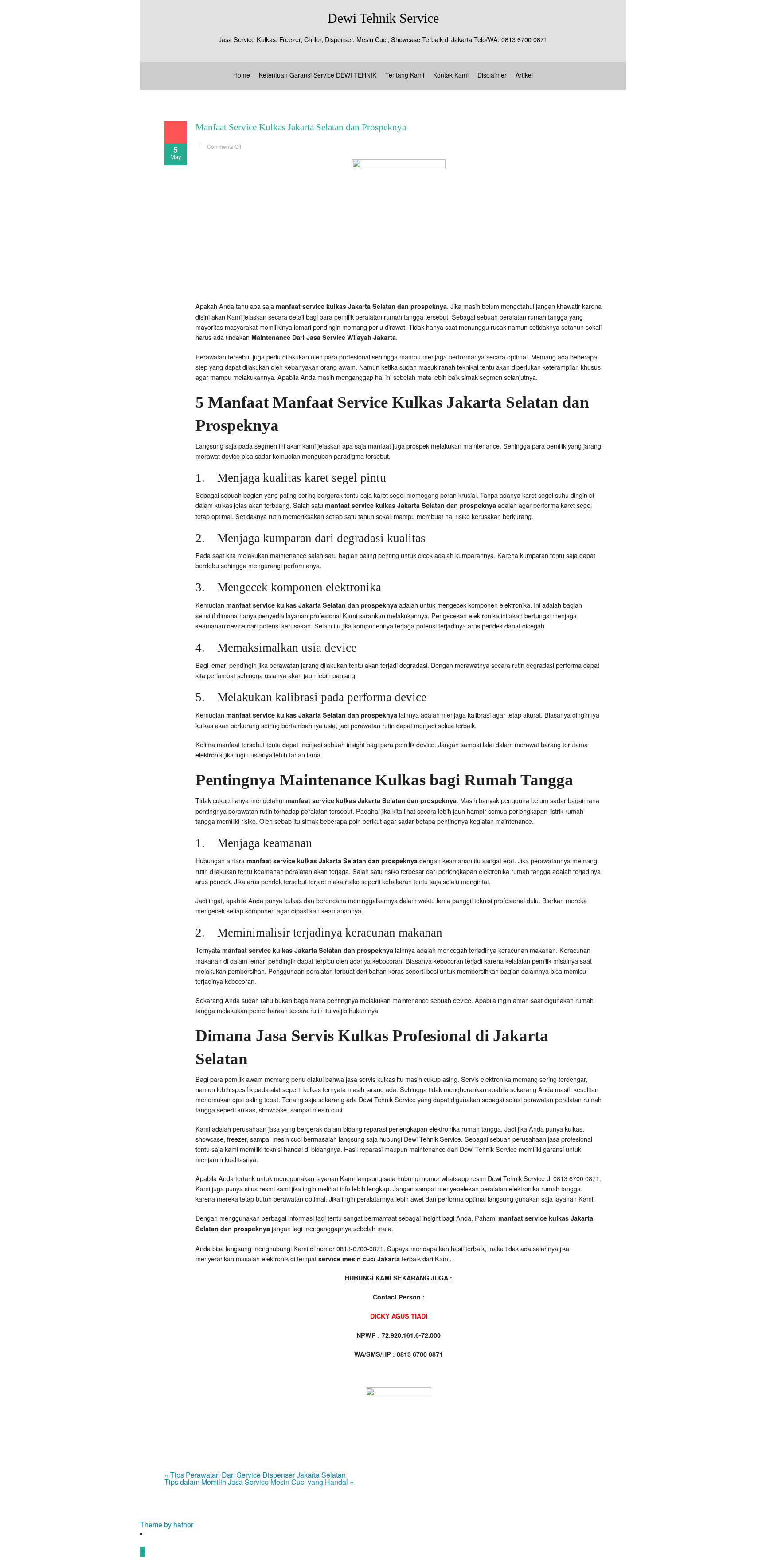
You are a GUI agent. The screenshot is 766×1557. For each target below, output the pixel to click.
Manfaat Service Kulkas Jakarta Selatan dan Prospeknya (300, 127)
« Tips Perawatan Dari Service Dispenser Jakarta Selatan (255, 1475)
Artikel (524, 74)
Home (241, 74)
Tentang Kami (404, 74)
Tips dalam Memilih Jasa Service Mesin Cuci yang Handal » (259, 1482)
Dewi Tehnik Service (383, 18)
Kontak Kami (451, 74)
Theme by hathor (166, 1524)
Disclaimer (492, 74)
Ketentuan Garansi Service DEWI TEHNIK (317, 74)
